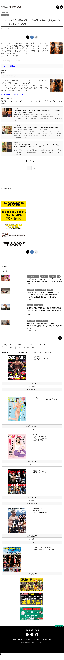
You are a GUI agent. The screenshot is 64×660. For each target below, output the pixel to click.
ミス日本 (18, 347)
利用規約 (20, 639)
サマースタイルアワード (20, 344)
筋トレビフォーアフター (30, 347)
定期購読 (32, 386)
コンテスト (8, 99)
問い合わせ (39, 639)
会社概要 (14, 639)
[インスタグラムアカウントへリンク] (32, 635)
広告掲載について (47, 639)
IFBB (4, 344)
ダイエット (14, 101)
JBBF (10, 344)
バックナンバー (32, 389)
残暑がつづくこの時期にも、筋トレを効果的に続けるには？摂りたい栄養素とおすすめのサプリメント (44, 310)
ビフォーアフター (27, 101)
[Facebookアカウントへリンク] (36, 635)
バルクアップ (40, 101)
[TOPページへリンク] (11, 7)
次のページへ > (32, 161)
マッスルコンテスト (8, 347)
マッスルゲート (48, 344)
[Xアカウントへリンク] (27, 635)
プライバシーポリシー (29, 639)
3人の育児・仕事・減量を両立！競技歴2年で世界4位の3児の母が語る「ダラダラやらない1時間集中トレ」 (45, 326)
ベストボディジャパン (35, 344)
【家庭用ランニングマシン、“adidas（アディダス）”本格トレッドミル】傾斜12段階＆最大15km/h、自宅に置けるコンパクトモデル (44, 295)
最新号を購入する (32, 383)
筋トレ (6, 101)
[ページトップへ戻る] (59, 626)
